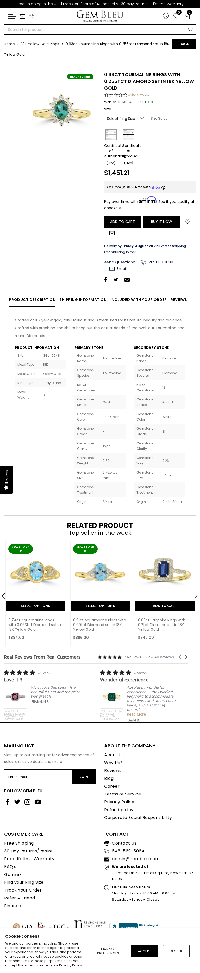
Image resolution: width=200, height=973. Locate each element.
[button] (180, 657)
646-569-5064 (128, 851)
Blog (109, 778)
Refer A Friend (19, 898)
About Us (114, 755)
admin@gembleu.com (136, 859)
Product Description (32, 299)
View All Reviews (159, 656)
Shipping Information (83, 299)
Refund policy (119, 810)
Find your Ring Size (24, 882)
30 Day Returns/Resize (28, 851)
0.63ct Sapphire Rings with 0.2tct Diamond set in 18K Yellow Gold (161, 624)
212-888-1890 (160, 262)
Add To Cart (165, 605)
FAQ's (10, 867)
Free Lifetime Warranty (29, 859)
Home (9, 43)
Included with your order (138, 299)
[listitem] (43, 694)
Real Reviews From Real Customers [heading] (42, 657)
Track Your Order (23, 890)
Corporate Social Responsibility (138, 818)
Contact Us (124, 843)
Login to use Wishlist (187, 221)
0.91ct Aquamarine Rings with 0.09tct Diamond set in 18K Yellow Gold (99, 624)
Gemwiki (13, 874)
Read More (136, 714)
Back (184, 43)
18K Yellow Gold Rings (40, 43)
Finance (12, 906)
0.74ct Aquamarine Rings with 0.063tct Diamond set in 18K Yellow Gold (34, 624)
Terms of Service (122, 794)
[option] (35, 595)
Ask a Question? (119, 262)
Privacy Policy (70, 965)
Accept (144, 951)
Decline (176, 951)
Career (112, 786)
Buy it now (161, 221)
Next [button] (193, 594)
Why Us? (113, 763)
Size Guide (159, 118)
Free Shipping (19, 843)
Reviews (179, 299)
